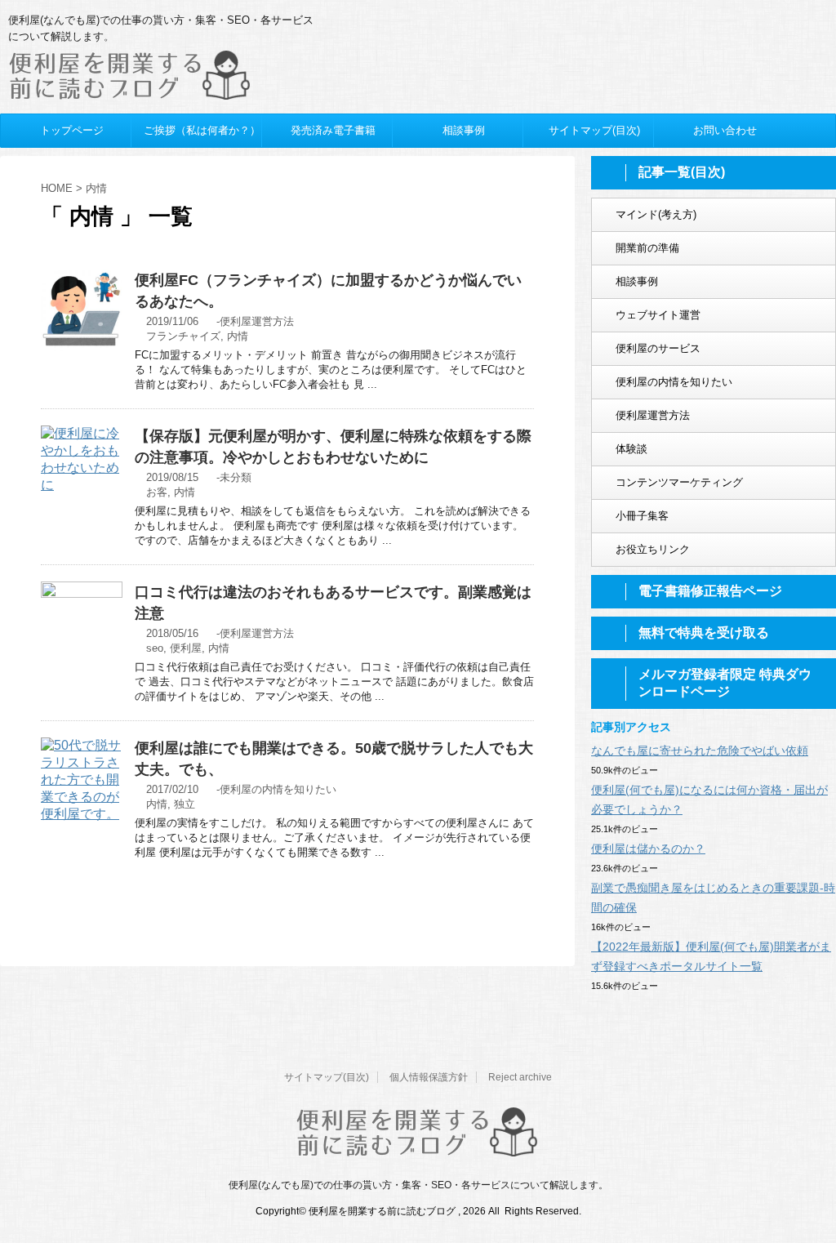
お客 (156, 492)
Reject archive (520, 1077)
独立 (184, 804)
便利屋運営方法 (257, 321)
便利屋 (186, 648)
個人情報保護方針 (428, 1077)
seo (154, 648)
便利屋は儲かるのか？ (648, 848)
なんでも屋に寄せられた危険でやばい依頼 (699, 750)
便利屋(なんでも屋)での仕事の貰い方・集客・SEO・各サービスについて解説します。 (418, 1185)
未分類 (235, 477)
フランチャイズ (183, 336)
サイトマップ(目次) (326, 1077)
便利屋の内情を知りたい (278, 789)
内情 (237, 336)
